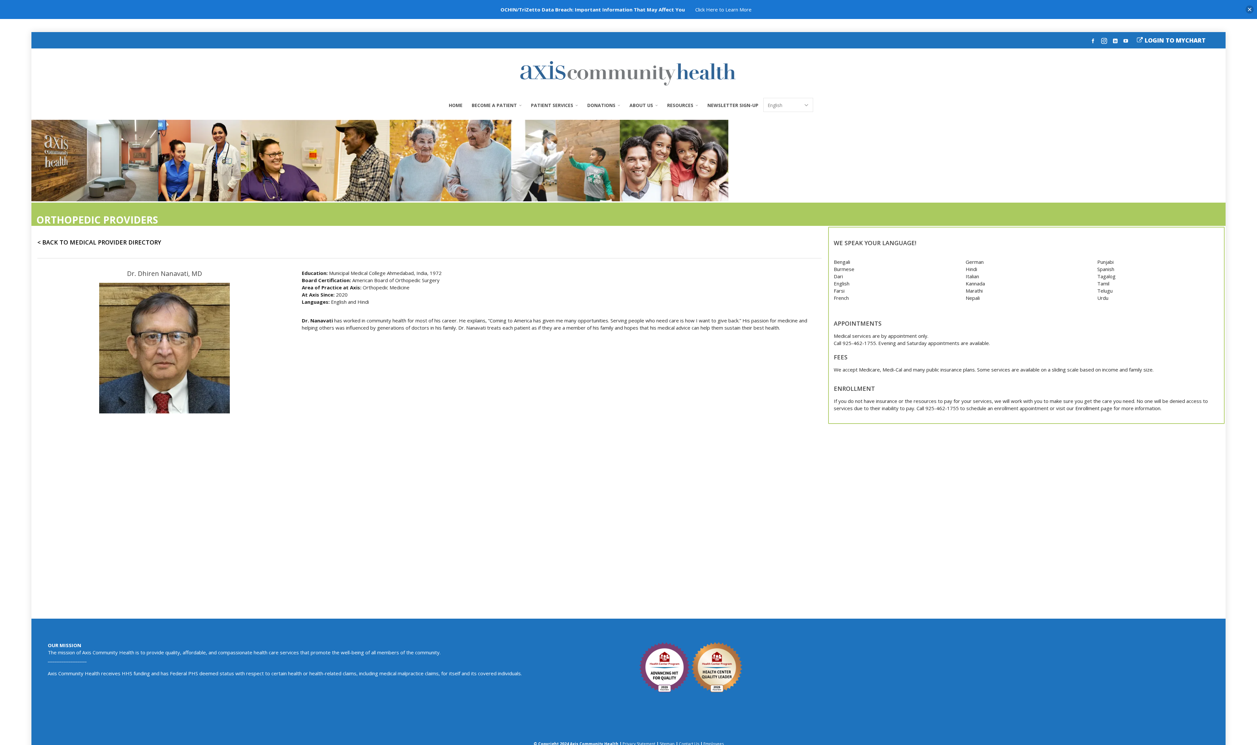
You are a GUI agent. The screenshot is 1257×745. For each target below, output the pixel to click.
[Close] (1250, 10)
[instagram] (1105, 40)
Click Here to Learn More (723, 9)
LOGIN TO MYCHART (1175, 40)
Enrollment (1087, 408)
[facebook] (1094, 40)
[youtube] (1126, 40)
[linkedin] (1116, 40)
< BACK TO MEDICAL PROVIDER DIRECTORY (99, 242)
